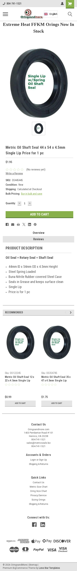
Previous (66, 312)
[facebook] (34, 524)
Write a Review (14, 173)
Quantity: (11, 203)
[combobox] (51, 14)
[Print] (18, 224)
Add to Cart (20, 403)
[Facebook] (7, 224)
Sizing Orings (38, 499)
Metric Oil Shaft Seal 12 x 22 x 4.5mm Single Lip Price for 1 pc (19, 379)
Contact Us (38, 482)
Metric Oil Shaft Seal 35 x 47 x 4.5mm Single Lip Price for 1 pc (56, 379)
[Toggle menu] (5, 14)
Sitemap (33, 564)
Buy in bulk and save (31, 193)
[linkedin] (42, 524)
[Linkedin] (29, 224)
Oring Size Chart (38, 491)
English (53, 14)
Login (33, 459)
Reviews (38, 239)
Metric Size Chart (38, 486)
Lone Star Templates (49, 568)
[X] (23, 224)
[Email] (12, 224)
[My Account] (62, 3)
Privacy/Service (38, 495)
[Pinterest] (35, 224)
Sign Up (43, 459)
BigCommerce (20, 568)
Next (71, 312)
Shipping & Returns (38, 464)
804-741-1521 (14, 3)
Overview (38, 233)
